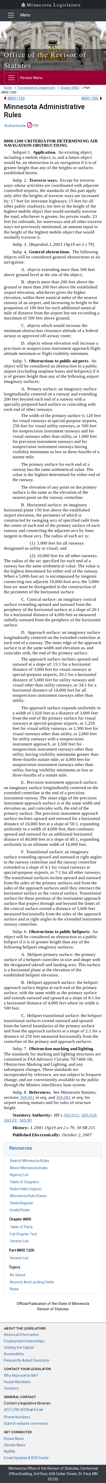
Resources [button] (20, 1148)
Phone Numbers (17, 1417)
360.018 (88, 1115)
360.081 (63, 1097)
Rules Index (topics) (25, 1189)
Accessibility (14, 1354)
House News (14, 1439)
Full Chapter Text (23, 1234)
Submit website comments (26, 1423)
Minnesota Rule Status (28, 1196)
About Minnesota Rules (29, 1168)
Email (38, 1410)
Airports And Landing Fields (32, 1282)
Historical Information (21, 1335)
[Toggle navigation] (11, 15)
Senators (11, 1388)
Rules (8, 88)
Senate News (14, 1445)
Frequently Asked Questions (26, 1360)
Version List (19, 1241)
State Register (21, 1203)
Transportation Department (36, 88)
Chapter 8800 (69, 88)
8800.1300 (90, 98)
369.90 (25, 1120)
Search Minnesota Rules (29, 1161)
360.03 (10, 1120)
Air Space (17, 1275)
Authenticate (15, 126)
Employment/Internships (24, 1341)
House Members (17, 1382)
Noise (14, 1289)
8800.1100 (16, 98)
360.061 (27, 1097)
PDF (35, 126)
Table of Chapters (24, 1182)
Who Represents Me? (21, 1375)
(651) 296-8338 (16, 1410)
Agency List (19, 1175)
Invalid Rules (20, 1210)
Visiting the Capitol (19, 1347)
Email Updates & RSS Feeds (26, 1458)
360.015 (71, 1115)
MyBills (9, 1451)
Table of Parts (21, 1227)
